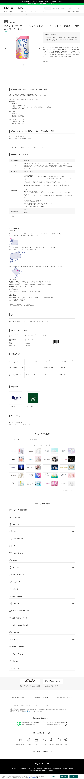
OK (73, 776)
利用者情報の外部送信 (67, 768)
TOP (5, 14)
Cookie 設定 (54, 776)
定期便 (26, 11)
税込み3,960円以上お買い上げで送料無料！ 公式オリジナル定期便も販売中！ (42, 1)
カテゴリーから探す (18, 11)
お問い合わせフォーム (28, 711)
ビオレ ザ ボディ (10, 14)
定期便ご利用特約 (47, 768)
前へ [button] (5, 49)
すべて (47, 8)
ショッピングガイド (13, 768)
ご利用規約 (38, 768)
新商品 (31, 11)
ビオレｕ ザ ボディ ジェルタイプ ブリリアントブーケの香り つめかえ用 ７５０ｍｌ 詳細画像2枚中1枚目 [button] (21, 65)
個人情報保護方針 (56, 768)
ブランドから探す (8, 11)
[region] (42, 776)
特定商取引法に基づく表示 (35, 770)
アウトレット (38, 11)
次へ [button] (39, 49)
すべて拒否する (64, 776)
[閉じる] (81, 776)
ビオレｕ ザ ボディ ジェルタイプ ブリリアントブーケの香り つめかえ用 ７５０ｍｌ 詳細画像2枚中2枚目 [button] (24, 65)
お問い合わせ (30, 768)
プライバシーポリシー (33, 777)
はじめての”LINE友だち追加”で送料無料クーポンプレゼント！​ (42, 3)
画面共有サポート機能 (46, 770)
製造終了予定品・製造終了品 (50, 11)
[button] (42, 510)
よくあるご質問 (22, 768)
